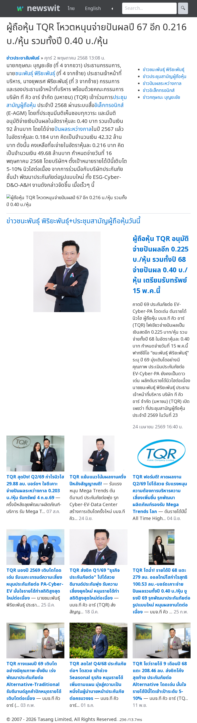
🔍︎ (183, 8)
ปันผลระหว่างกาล (73, 129)
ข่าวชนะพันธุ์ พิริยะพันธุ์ (163, 69)
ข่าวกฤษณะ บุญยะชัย (161, 97)
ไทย (71, 8)
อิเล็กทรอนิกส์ (109, 105)
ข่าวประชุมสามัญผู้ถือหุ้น (164, 76)
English (93, 8)
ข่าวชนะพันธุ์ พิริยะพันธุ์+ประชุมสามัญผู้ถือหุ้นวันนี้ (73, 221)
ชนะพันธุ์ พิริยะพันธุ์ (35, 74)
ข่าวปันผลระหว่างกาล (162, 83)
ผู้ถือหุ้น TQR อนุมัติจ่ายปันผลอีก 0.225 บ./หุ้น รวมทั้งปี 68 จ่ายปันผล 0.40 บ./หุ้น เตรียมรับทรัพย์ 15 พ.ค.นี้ (161, 265)
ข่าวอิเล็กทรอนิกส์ (158, 90)
